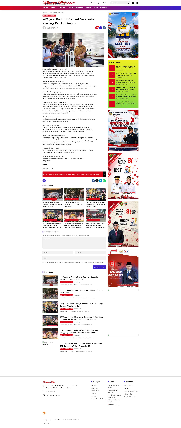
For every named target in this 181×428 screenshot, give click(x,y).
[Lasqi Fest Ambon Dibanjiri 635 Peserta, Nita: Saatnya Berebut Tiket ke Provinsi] (96, 194)
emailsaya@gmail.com (53, 395)
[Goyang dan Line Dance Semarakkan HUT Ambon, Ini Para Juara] (74, 194)
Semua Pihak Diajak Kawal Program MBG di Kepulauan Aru (126, 81)
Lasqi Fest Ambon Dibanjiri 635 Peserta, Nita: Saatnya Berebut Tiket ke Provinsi (95, 204)
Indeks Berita (128, 385)
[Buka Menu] (137, 3)
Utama (93, 393)
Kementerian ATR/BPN (113, 391)
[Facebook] (93, 180)
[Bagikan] (104, 27)
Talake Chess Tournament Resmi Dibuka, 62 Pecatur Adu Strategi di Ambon (126, 96)
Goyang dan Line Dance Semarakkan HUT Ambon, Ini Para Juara (73, 204)
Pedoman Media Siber (131, 391)
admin (48, 27)
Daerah (93, 385)
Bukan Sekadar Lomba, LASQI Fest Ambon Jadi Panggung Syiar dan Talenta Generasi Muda (73, 225)
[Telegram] (100, 180)
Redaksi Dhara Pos (130, 397)
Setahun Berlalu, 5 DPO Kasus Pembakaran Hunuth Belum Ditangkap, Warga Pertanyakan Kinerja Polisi (126, 88)
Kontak (126, 388)
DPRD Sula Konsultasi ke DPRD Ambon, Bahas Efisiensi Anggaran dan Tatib (126, 74)
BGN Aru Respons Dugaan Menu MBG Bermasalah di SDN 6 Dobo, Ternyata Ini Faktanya (126, 67)
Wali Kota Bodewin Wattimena (114, 396)
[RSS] (44, 413)
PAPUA (93, 396)
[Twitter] (97, 180)
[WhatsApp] (104, 180)
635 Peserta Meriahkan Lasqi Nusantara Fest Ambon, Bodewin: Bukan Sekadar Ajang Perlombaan (52, 225)
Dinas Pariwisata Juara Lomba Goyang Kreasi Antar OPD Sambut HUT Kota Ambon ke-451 (95, 225)
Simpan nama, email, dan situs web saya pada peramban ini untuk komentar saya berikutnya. (75, 262)
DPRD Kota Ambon (115, 405)
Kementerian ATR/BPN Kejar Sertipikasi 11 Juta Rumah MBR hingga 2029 (125, 103)
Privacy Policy (128, 394)
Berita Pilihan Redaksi (98, 399)
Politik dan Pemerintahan (49, 15)
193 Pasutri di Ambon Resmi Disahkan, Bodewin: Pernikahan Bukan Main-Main (52, 204)
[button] (128, 2)
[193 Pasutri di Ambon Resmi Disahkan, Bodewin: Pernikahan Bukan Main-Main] (53, 194)
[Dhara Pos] (59, 3)
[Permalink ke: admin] (45, 28)
